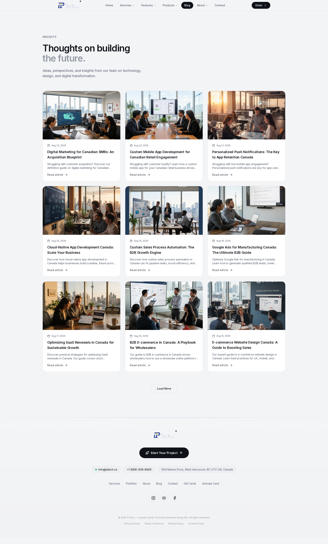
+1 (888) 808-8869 (139, 469)
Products (168, 5)
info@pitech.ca (107, 469)
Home (109, 5)
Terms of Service (154, 523)
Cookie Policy (196, 523)
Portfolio (131, 483)
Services (125, 5)
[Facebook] (174, 498)
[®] (68, 5)
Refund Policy (176, 523)
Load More (164, 388)
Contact (220, 5)
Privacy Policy (132, 523)
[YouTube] (164, 498)
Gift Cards (190, 483)
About (201, 5)
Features (147, 5)
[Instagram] (153, 498)
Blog (187, 5)
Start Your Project (164, 453)
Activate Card (210, 483)
